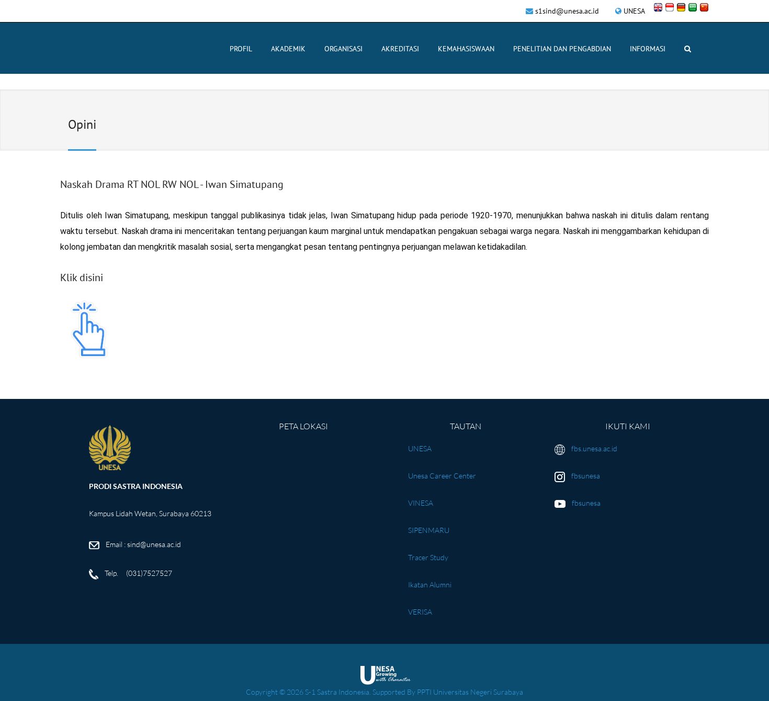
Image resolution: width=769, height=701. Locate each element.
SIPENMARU (428, 530)
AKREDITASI (400, 48)
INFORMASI (647, 48)
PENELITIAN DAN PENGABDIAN (562, 48)
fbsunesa (585, 475)
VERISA (420, 611)
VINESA (420, 502)
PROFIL (241, 48)
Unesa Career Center (442, 475)
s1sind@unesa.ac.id (567, 11)
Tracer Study (428, 557)
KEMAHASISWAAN (466, 48)
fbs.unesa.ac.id (594, 448)
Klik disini (81, 277)
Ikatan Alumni (429, 584)
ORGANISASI (343, 48)
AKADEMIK (288, 48)
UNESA (634, 11)
